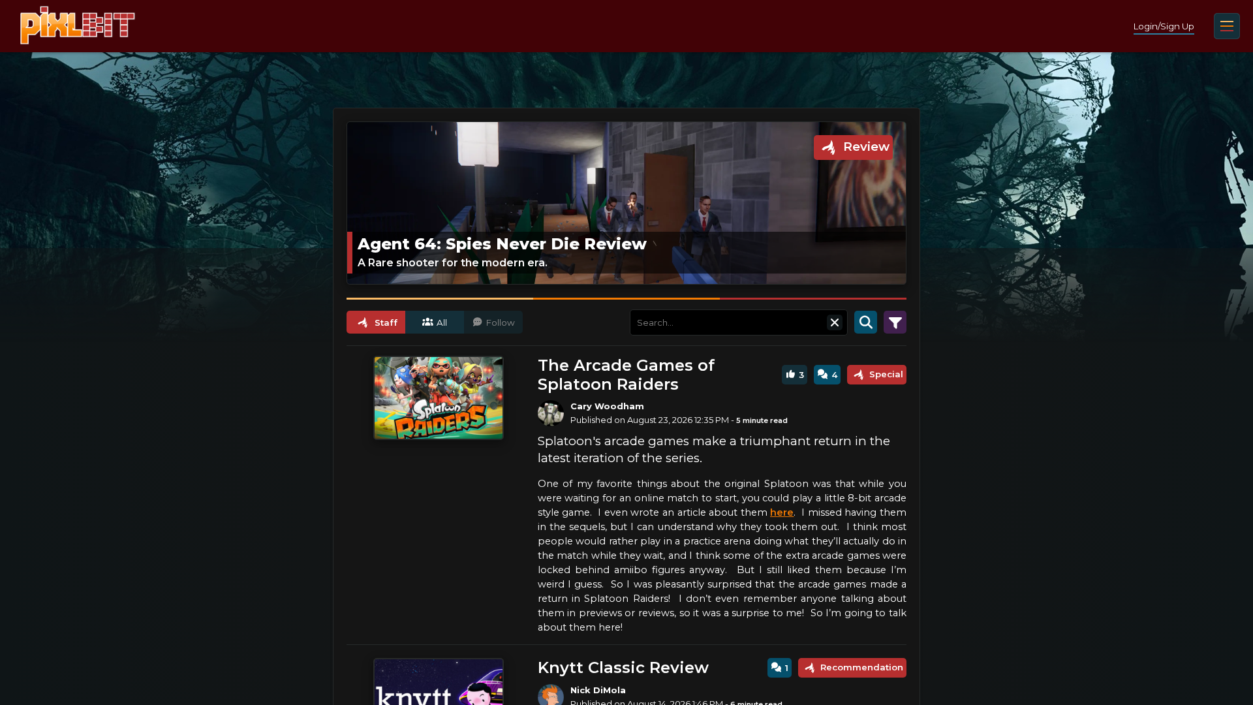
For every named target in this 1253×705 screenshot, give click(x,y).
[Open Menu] (1227, 26)
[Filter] (895, 322)
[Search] (865, 322)
